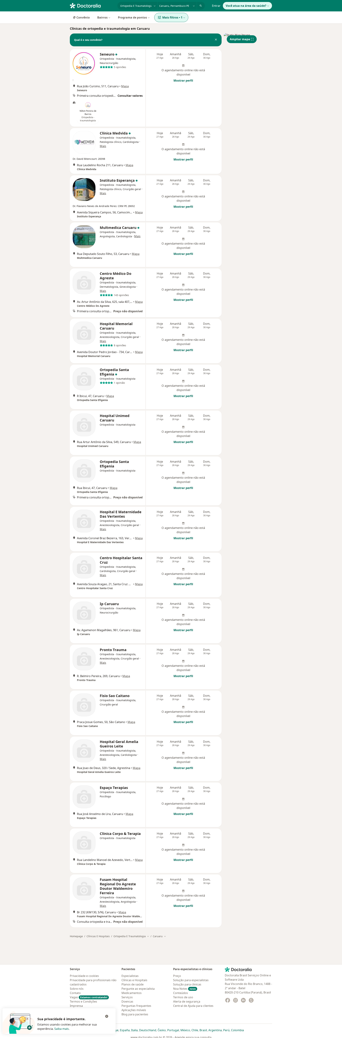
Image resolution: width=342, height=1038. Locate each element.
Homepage (76, 936)
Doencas (127, 1001)
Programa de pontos (132, 17)
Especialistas (130, 976)
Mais (103, 146)
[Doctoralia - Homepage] (92, 5)
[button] (215, 40)
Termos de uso (183, 997)
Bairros (102, 17)
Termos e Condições (83, 1001)
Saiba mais (61, 1029)
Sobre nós (77, 989)
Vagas (88, 997)
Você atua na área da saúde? (246, 6)
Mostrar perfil (183, 80)
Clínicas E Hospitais (98, 936)
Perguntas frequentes (136, 1006)
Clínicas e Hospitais (134, 980)
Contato (75, 993)
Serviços (127, 997)
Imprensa (76, 1006)
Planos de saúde (132, 984)
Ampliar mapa (240, 39)
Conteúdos (180, 993)
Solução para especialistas (191, 980)
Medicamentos (131, 993)
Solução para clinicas (187, 984)
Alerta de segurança (186, 1001)
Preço (177, 976)
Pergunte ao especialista (138, 989)
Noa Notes (184, 989)
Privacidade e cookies (84, 976)
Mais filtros (172, 17)
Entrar (216, 6)
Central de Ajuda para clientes (193, 1006)
